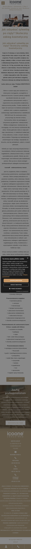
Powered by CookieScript (22, 291)
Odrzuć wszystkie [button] (16, 284)
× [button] (27, 258)
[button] (15, 289)
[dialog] (15, 274)
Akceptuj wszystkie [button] (16, 280)
